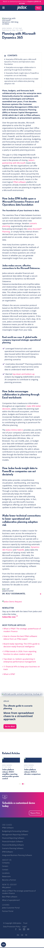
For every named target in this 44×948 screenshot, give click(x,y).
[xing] (24, 929)
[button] (22, 594)
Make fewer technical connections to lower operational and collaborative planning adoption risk (21, 81)
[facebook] (16, 929)
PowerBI (20, 550)
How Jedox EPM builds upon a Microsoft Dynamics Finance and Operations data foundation (20, 61)
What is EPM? (9, 674)
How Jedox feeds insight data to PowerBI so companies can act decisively (21, 74)
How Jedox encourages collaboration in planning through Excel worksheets (20, 68)
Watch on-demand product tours (22, 2)
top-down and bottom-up (23, 374)
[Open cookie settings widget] (3, 944)
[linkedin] (20, 929)
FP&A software (19, 182)
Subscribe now (9, 617)
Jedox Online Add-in (14, 430)
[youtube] (28, 929)
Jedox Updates (7, 28)
